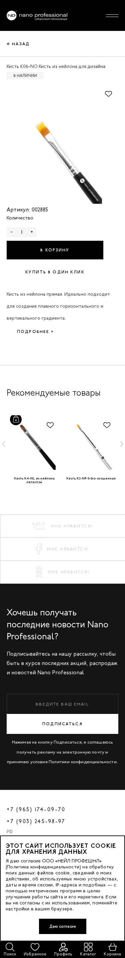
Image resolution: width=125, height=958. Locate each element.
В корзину (54, 250)
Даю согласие (62, 926)
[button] (4, 444)
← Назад (18, 44)
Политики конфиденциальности (83, 762)
